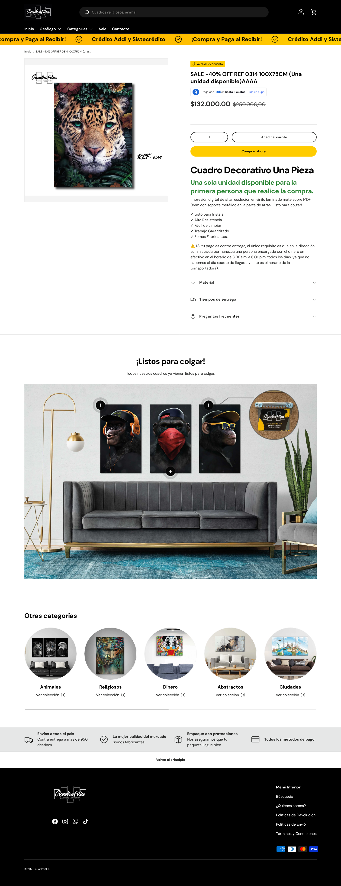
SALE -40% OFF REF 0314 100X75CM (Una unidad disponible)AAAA (63, 51)
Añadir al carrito (274, 137)
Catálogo (48, 28)
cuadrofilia (42, 869)
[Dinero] (170, 654)
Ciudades (290, 687)
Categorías (77, 28)
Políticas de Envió (291, 824)
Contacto (120, 28)
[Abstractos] (230, 654)
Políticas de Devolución (295, 815)
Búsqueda (284, 796)
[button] (314, 12)
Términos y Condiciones (296, 833)
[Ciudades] (290, 654)
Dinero (170, 687)
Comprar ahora (253, 151)
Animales (50, 687)
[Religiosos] (110, 654)
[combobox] (174, 12)
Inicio (29, 28)
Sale (102, 28)
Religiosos (110, 687)
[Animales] (51, 654)
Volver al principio (170, 760)
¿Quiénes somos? (291, 805)
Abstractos (230, 687)
